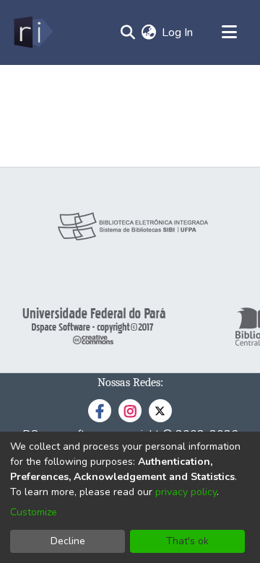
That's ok (187, 541)
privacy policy (186, 492)
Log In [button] (178, 32)
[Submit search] (127, 32)
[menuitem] (148, 32)
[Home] (32, 32)
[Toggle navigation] (229, 32)
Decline (68, 541)
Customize (33, 512)
